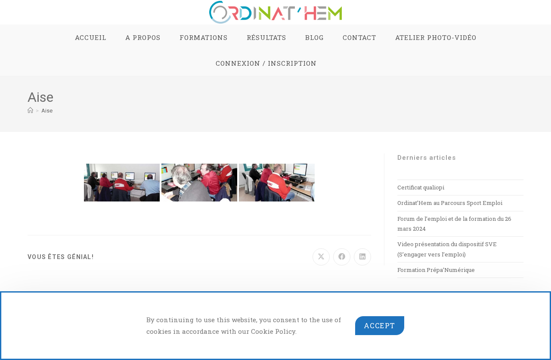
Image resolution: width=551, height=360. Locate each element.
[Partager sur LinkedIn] (362, 256)
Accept (380, 325)
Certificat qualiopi (420, 187)
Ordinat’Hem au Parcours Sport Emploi (449, 203)
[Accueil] (30, 110)
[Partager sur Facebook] (341, 256)
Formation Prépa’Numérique (436, 270)
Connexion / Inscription (266, 63)
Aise (47, 110)
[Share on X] (321, 256)
